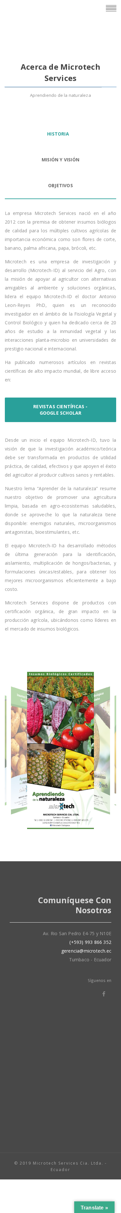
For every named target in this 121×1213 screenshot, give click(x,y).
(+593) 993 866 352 (90, 942)
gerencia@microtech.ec (86, 951)
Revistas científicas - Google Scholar (60, 409)
